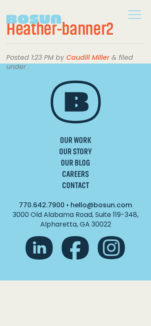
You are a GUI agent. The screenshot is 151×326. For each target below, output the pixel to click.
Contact (75, 185)
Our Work (75, 140)
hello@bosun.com (101, 205)
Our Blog (75, 162)
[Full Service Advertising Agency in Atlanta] (39, 16)
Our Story (75, 151)
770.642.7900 (42, 205)
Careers (75, 174)
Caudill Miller (87, 57)
